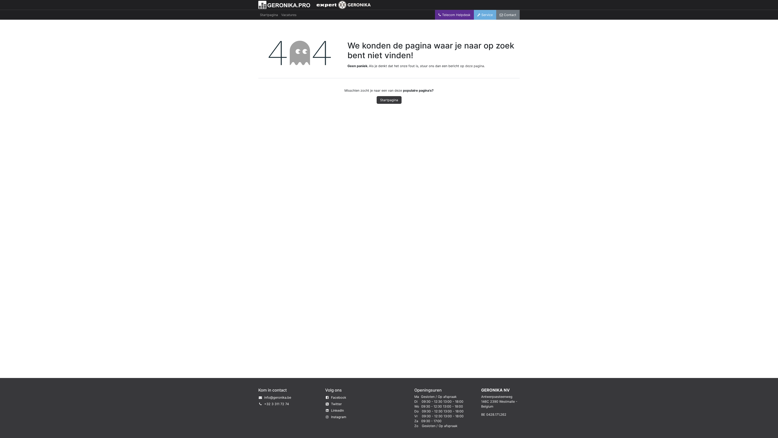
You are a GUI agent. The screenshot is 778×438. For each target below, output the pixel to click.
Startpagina (389, 100)
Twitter (336, 404)
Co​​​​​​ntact (509, 15)
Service (486, 15)
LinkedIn (337, 410)
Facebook (338, 397)
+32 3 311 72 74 (276, 404)
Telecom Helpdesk (455, 15)
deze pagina (474, 66)
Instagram (338, 417)
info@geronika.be (277, 397)
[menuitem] (269, 15)
